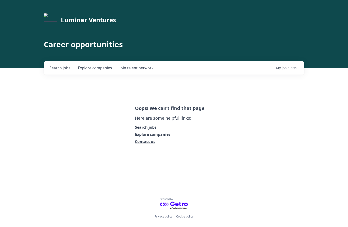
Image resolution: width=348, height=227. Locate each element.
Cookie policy (184, 216)
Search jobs (145, 127)
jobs (59, 68)
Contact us (145, 141)
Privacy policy (163, 216)
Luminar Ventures (88, 20)
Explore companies (152, 134)
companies (95, 68)
